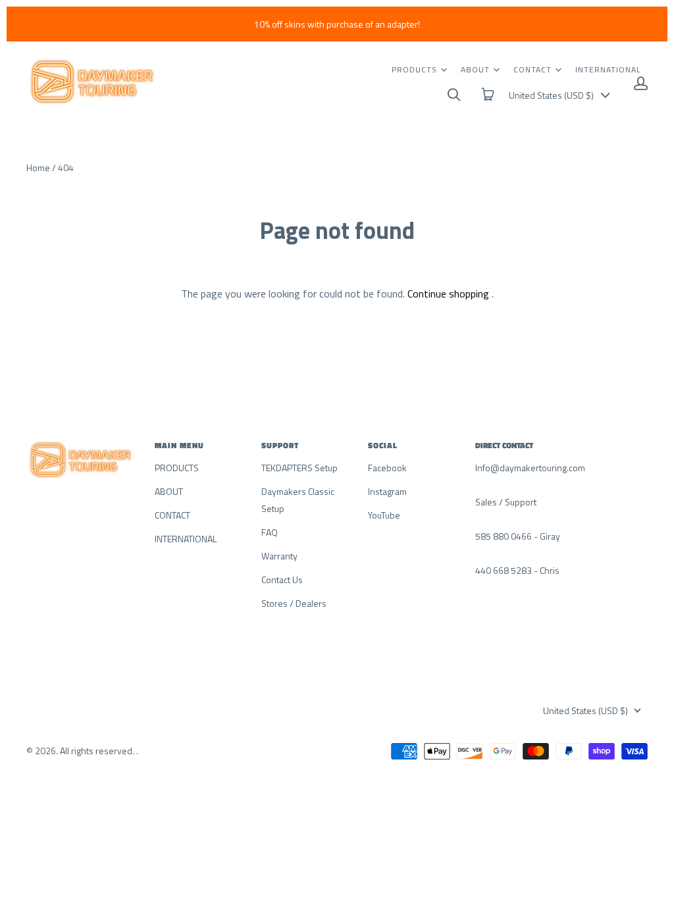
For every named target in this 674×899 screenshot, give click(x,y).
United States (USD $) (551, 95)
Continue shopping (448, 293)
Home (38, 167)
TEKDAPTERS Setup (299, 468)
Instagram (387, 491)
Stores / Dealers (293, 603)
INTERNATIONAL (608, 69)
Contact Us (282, 579)
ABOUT (475, 69)
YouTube (384, 515)
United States (585, 710)
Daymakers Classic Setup (297, 499)
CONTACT (532, 69)
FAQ (269, 532)
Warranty (279, 556)
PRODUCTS (414, 69)
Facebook (387, 468)
